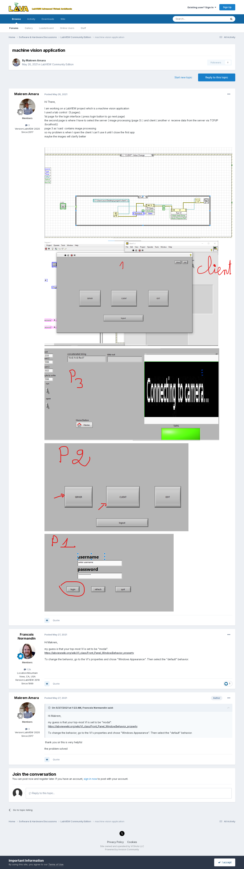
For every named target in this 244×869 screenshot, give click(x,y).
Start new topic (183, 77)
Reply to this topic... (43, 793)
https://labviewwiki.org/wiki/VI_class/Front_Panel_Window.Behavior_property (89, 652)
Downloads (48, 18)
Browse (16, 18)
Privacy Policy (115, 841)
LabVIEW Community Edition (57, 64)
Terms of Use (55, 864)
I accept (226, 862)
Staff (83, 28)
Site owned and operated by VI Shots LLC (122, 846)
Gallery (29, 28)
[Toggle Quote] (49, 707)
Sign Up (227, 7)
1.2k (28, 669)
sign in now (90, 778)
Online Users (67, 28)
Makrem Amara (36, 60)
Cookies (132, 841)
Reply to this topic (216, 77)
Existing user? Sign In (201, 7)
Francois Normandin (27, 636)
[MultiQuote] (46, 620)
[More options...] (228, 94)
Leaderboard (46, 28)
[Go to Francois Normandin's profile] (27, 651)
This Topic (217, 18)
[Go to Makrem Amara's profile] (16, 62)
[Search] (231, 19)
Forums (13, 28)
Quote (56, 620)
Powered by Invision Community (122, 849)
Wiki (63, 18)
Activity (31, 18)
